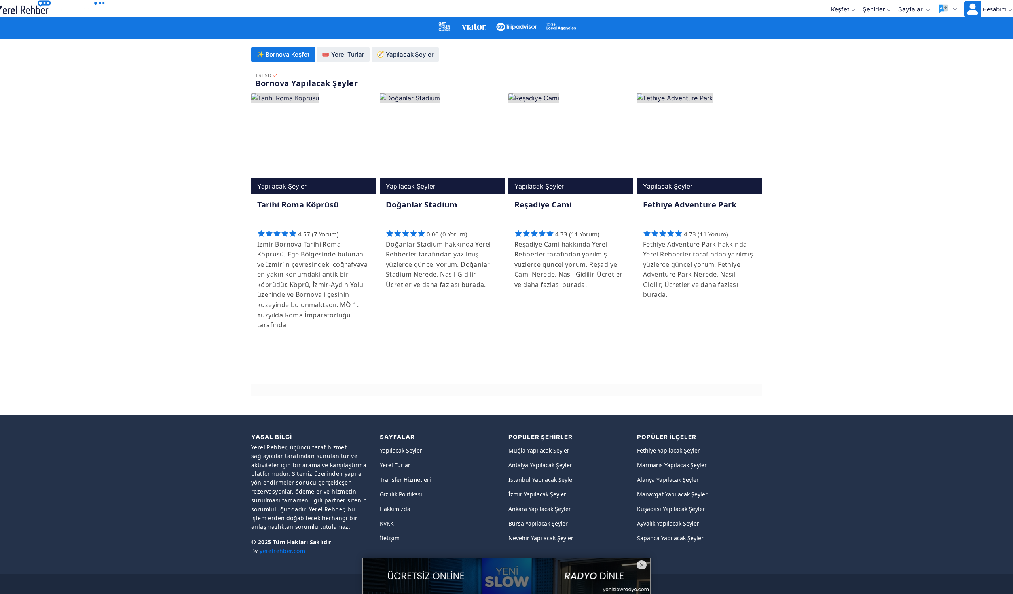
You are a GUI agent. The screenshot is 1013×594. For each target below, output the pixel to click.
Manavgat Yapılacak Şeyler (672, 494)
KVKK (387, 523)
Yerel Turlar (395, 465)
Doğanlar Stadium (421, 204)
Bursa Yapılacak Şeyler (538, 523)
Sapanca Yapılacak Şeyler (670, 538)
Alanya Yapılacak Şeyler (668, 479)
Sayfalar (911, 9)
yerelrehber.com (282, 550)
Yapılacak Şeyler (401, 450)
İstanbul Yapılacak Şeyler (541, 479)
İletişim (390, 538)
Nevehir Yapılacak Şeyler (540, 538)
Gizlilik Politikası (401, 494)
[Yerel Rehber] (79, 8)
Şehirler (874, 9)
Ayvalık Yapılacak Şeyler (668, 523)
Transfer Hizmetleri (405, 479)
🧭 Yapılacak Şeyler (405, 54)
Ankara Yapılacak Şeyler (539, 509)
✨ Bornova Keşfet (283, 54)
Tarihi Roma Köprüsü (298, 204)
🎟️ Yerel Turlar (343, 54)
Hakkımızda (395, 509)
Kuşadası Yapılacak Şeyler (671, 509)
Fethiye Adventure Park (689, 204)
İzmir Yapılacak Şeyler (537, 494)
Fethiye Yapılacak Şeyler (668, 450)
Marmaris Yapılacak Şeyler (672, 465)
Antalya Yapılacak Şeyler (540, 465)
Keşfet (840, 9)
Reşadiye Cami (543, 204)
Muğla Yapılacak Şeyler (538, 450)
